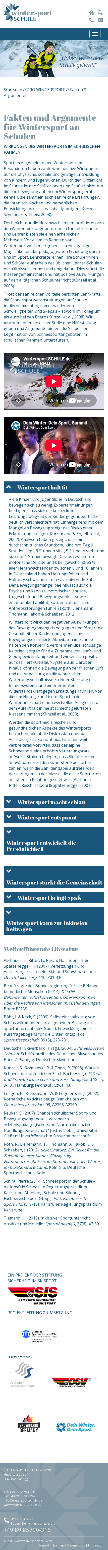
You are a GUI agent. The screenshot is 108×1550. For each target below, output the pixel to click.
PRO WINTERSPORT (46, 89)
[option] (54, 58)
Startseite (13, 89)
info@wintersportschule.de (23, 1500)
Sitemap (58, 1545)
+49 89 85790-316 (27, 1529)
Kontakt (43, 1545)
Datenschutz (76, 1545)
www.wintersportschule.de (22, 1505)
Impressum (96, 1545)
